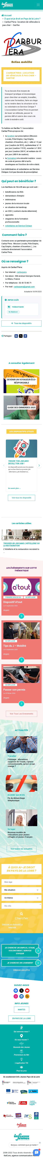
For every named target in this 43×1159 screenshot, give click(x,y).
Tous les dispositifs (23, 323)
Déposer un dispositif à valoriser (12, 925)
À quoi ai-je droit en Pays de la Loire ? (22, 18)
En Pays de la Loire (21, 1018)
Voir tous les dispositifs (21, 498)
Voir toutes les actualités (21, 849)
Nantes (21, 1009)
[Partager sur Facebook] (25, 336)
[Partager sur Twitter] (21, 336)
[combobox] (21, 906)
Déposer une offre (21, 970)
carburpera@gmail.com (24, 287)
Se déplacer (13, 312)
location (10, 136)
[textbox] (22, 906)
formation (11, 158)
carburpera (22, 272)
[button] (39, 465)
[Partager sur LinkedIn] (16, 336)
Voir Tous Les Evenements (21, 714)
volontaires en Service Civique (18, 226)
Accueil (7, 15)
